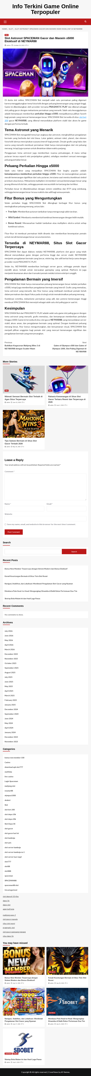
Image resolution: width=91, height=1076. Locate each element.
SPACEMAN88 (10, 880)
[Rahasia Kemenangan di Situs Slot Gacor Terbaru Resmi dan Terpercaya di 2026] (67, 379)
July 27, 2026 (16, 1024)
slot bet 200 (10, 810)
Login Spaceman (11, 781)
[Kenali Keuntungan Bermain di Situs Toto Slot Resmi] (67, 961)
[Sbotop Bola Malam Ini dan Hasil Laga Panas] (24, 1042)
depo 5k (6, 901)
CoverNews (53, 1072)
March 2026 (10, 649)
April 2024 (9, 728)
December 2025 (11, 654)
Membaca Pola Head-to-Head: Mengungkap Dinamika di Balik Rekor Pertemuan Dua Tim (41, 591)
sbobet (8, 800)
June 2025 (9, 682)
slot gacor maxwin (10, 919)
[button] (5, 21)
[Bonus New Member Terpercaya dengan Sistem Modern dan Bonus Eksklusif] (24, 961)
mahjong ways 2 (9, 915)
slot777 (8, 862)
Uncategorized (11, 890)
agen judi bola (8, 909)
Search (7, 542)
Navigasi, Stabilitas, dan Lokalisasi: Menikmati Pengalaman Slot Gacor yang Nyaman (39, 584)
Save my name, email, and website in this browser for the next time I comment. (41, 524)
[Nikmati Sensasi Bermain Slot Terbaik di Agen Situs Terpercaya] (24, 379)
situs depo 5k (8, 936)
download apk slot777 (14, 767)
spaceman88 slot (12, 885)
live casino (9, 776)
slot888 (8, 871)
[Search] (85, 21)
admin (9, 45)
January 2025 (10, 705)
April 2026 (9, 645)
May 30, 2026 (16, 446)
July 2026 (8, 631)
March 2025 (10, 695)
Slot (6, 35)
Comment (10, 471)
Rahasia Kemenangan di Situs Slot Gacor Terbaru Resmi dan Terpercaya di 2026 (67, 399)
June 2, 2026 (60, 405)
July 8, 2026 (16, 1062)
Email (50, 504)
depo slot (6, 905)
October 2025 (10, 663)
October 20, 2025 (19, 45)
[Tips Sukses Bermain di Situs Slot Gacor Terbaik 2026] (24, 424)
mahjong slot (10, 786)
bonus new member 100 (14, 758)
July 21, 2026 (60, 1024)
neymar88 (9, 791)
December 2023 (11, 737)
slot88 (7, 866)
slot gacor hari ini (12, 833)
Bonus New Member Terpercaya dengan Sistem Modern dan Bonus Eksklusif (36, 569)
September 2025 (11, 668)
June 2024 (9, 718)
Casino (7, 762)
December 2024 (11, 709)
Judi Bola (8, 772)
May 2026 (9, 640)
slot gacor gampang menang (14, 932)
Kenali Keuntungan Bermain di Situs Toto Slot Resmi (26, 576)
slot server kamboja (13, 847)
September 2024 (11, 714)
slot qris (8, 843)
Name (8, 504)
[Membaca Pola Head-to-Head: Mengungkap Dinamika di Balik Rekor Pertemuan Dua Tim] (67, 1002)
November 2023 (11, 741)
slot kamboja (10, 838)
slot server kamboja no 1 (15, 852)
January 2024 (10, 732)
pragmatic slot (9, 927)
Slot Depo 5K (10, 824)
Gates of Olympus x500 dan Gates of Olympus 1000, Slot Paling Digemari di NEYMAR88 (69, 347)
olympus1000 (10, 795)
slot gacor (9, 828)
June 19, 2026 (17, 402)
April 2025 (9, 691)
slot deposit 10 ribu (11, 896)
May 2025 (9, 686)
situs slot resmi (9, 923)
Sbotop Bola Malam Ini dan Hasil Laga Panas (22, 598)
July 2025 (8, 677)
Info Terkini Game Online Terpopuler (45, 9)
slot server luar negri (13, 857)
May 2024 (9, 723)
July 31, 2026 (16, 983)
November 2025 (11, 659)
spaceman (9, 876)
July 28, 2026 (60, 983)
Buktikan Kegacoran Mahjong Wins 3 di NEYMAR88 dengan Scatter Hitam (22, 346)
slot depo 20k (10, 819)
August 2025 (10, 672)
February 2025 (11, 700)
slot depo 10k (10, 814)
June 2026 (9, 636)
